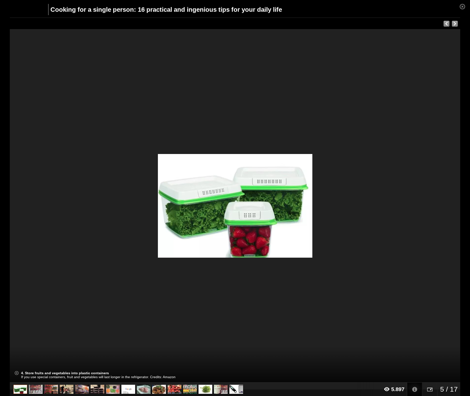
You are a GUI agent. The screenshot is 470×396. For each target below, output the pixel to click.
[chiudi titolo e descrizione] (17, 373)
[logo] (22, 9)
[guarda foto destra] (280, 206)
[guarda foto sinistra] (55, 206)
